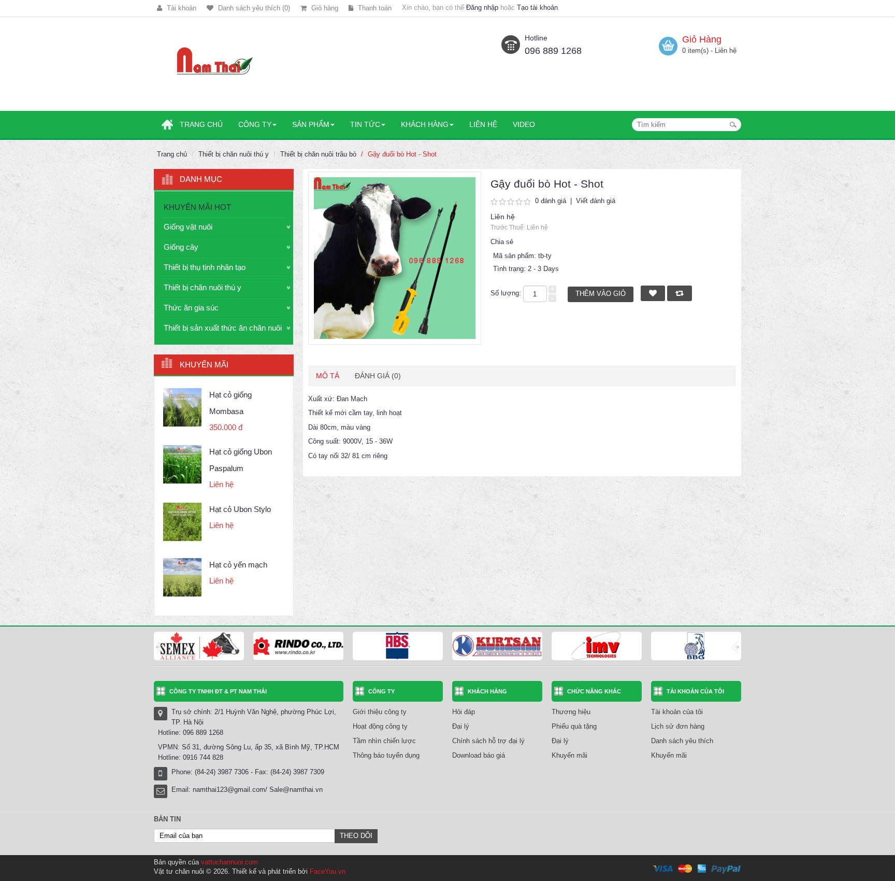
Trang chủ (172, 154)
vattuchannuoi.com (229, 862)
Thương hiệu (571, 712)
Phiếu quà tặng (574, 726)
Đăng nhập (482, 7)
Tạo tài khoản (537, 7)
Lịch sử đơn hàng (677, 726)
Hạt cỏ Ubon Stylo (240, 509)
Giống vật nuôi (188, 226)
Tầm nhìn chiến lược (384, 741)
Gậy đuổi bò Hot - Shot (402, 154)
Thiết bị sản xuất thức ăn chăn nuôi (223, 327)
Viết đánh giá (595, 201)
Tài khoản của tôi (677, 712)
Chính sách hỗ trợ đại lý (488, 741)
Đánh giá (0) (378, 376)
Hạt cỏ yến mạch (238, 564)
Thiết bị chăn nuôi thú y (233, 154)
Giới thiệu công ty (380, 712)
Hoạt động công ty (380, 726)
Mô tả (327, 376)
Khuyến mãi (569, 755)
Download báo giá (478, 755)
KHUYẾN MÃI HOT (197, 207)
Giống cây (181, 247)
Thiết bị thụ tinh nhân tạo (205, 267)
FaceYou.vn (327, 871)
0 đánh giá (550, 201)
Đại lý (460, 726)
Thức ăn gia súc (191, 307)
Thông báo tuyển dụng (386, 755)
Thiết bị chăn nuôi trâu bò (318, 154)
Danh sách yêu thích (682, 741)
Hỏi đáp (463, 712)
